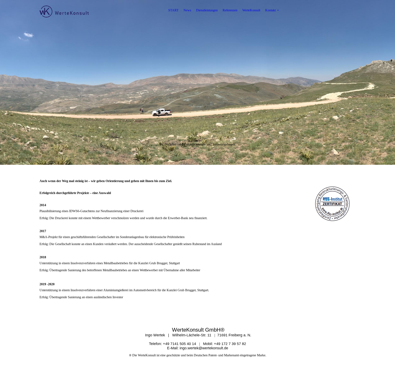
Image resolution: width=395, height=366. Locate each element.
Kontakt (270, 10)
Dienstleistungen (207, 10)
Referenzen (230, 10)
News (187, 10)
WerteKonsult (251, 10)
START (173, 10)
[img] (65, 10)
